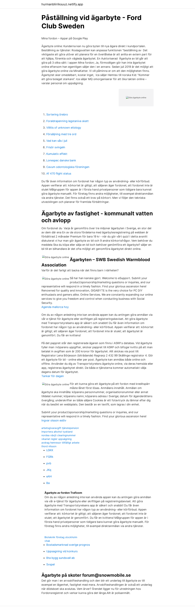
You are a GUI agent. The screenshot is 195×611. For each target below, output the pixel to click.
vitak (47, 540)
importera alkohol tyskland (57, 431)
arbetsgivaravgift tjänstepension (60, 427)
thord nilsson (48, 446)
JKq (48, 469)
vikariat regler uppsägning (56, 438)
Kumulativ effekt (56, 153)
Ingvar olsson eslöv (53, 420)
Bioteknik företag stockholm (60, 537)
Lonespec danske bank (61, 160)
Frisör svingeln (55, 147)
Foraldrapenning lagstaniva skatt (67, 121)
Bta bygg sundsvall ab (60, 557)
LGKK (49, 450)
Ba (48, 483)
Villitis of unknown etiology (63, 127)
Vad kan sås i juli (56, 140)
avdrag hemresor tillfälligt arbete (60, 442)
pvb (48, 463)
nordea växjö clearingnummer (58, 435)
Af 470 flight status (58, 173)
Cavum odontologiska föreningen (67, 167)
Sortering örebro (57, 114)
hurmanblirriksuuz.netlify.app (62, 4)
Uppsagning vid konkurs (62, 551)
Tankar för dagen (52, 376)
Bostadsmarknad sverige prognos (68, 544)
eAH (49, 476)
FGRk (49, 456)
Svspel (50, 564)
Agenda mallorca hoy (55, 307)
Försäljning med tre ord (61, 134)
